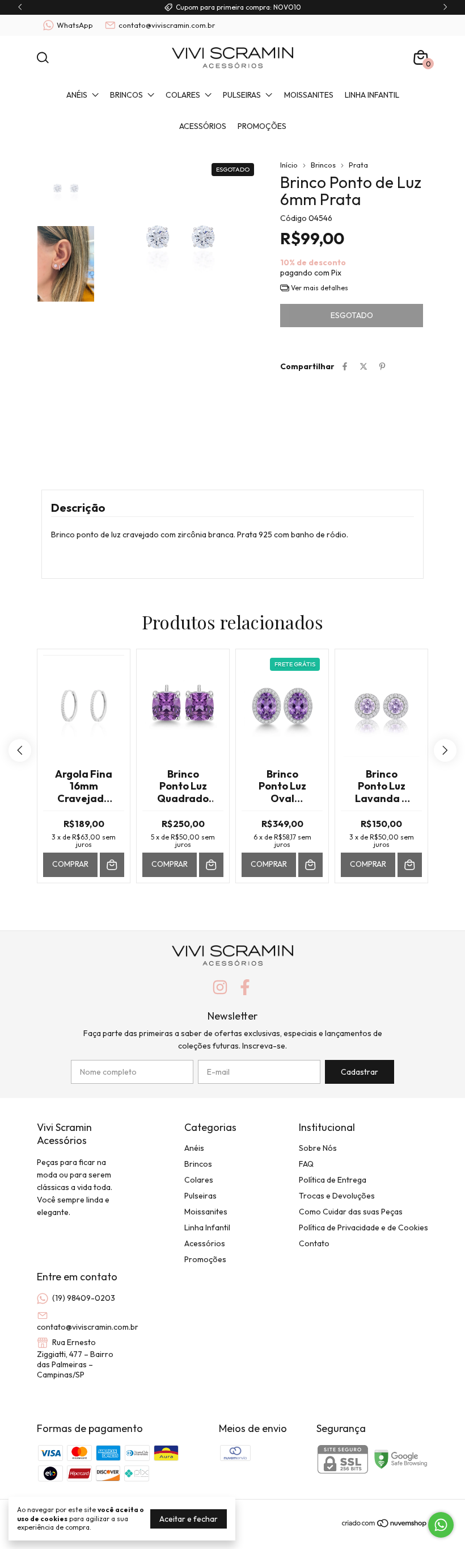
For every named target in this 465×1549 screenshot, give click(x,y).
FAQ (306, 1164)
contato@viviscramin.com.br (167, 25)
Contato (314, 1243)
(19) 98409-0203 (83, 1298)
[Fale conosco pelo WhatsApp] (441, 1525)
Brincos (126, 95)
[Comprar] (112, 865)
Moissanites (308, 95)
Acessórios (202, 126)
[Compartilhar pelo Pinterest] (382, 366)
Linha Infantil (372, 95)
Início (289, 164)
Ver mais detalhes (318, 287)
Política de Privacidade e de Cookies (363, 1227)
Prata (358, 164)
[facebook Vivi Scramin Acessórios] (244, 987)
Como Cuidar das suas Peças (351, 1211)
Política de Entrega (332, 1180)
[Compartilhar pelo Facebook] (344, 366)
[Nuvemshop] (384, 1525)
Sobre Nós (318, 1148)
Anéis (76, 95)
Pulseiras (242, 95)
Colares (183, 95)
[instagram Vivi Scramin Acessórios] (220, 987)
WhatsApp (75, 25)
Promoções (262, 126)
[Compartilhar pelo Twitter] (363, 366)
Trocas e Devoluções (337, 1196)
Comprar (70, 864)
